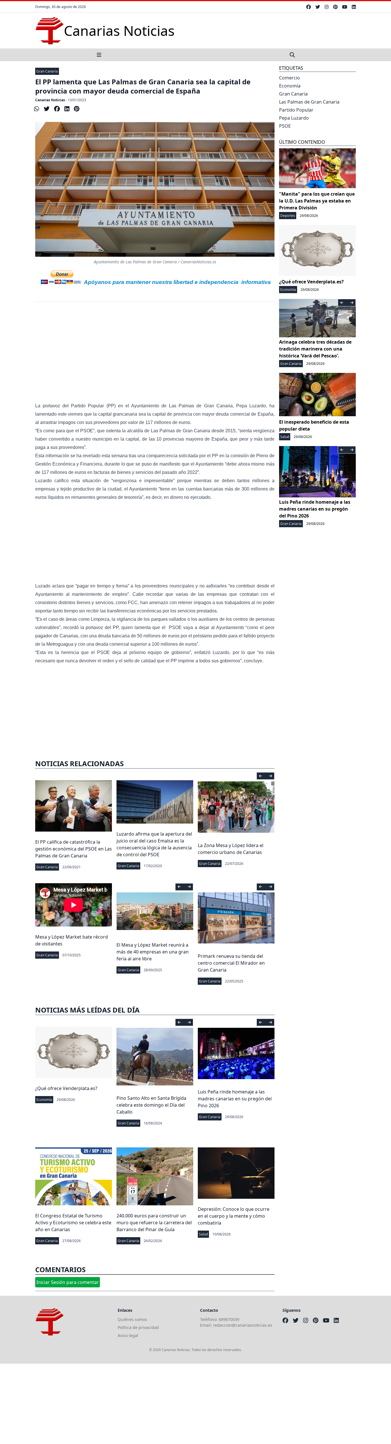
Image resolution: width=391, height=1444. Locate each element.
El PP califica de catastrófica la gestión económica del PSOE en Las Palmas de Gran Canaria (73, 849)
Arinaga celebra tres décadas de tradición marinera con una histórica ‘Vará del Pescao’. (315, 349)
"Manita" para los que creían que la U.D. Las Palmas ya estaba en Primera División (317, 201)
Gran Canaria (47, 71)
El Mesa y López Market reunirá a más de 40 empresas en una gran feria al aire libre (152, 952)
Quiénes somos (132, 1319)
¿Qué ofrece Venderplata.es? (66, 1088)
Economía (44, 1099)
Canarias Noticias (50, 100)
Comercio (289, 78)
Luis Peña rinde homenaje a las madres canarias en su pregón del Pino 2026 (235, 1099)
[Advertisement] (155, 356)
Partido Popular (296, 110)
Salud (203, 1234)
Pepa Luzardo (294, 118)
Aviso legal (128, 1335)
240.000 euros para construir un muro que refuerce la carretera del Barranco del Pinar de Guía (154, 1223)
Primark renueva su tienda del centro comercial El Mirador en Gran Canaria (231, 963)
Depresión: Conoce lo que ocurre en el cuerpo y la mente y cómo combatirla (233, 1216)
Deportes (287, 215)
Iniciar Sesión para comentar (67, 1282)
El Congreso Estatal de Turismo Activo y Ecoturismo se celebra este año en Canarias (73, 1223)
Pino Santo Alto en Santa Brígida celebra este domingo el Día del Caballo (151, 1105)
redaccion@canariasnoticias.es (242, 1325)
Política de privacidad (138, 1327)
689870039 (229, 1319)
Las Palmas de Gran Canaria (309, 102)
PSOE (285, 126)
